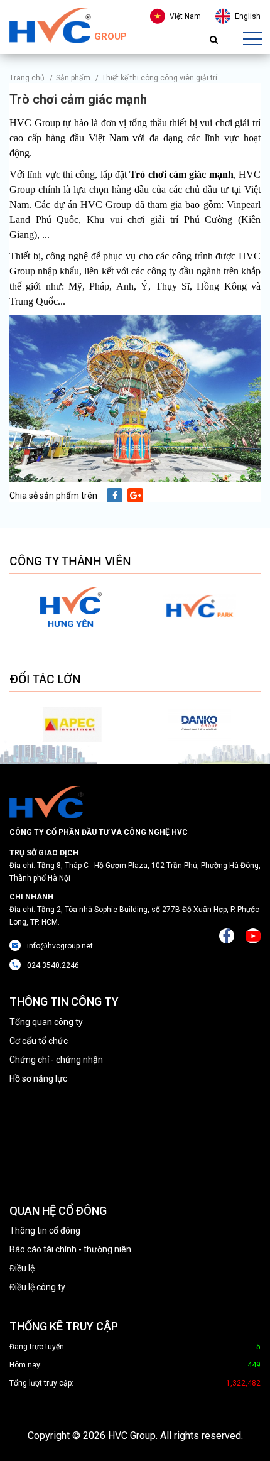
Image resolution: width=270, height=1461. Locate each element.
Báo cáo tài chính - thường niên (70, 1249)
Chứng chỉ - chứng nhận (56, 1060)
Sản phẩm (73, 77)
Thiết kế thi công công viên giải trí (159, 77)
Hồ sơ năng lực (38, 1078)
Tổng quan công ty (46, 1022)
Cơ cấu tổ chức (38, 1041)
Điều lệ (22, 1268)
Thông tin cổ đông (44, 1230)
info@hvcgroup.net (60, 946)
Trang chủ (27, 77)
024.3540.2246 (53, 965)
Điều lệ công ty (37, 1287)
